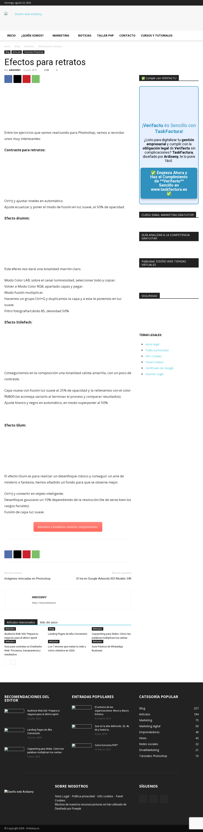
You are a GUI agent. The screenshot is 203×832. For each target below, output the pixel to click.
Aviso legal (152, 344)
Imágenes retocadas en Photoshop (27, 578)
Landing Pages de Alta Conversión (67, 633)
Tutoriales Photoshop (33, 52)
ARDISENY (14, 69)
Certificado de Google (159, 368)
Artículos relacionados (21, 622)
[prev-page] (6, 662)
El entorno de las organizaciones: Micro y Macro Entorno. (112, 711)
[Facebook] (183, 3)
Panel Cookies (155, 362)
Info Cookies (154, 356)
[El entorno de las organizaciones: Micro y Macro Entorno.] (82, 712)
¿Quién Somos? (32, 35)
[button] (194, 36)
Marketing (61, 35)
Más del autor (49, 622)
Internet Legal (154, 374)
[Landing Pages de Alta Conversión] (14, 735)
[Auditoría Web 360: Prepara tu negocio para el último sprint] (14, 716)
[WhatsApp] (36, 79)
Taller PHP (105, 35)
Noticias (84, 35)
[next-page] (13, 662)
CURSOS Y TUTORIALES (156, 35)
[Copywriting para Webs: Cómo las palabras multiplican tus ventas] (14, 754)
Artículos (29, 46)
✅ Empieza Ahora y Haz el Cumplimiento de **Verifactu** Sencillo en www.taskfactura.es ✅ (169, 183)
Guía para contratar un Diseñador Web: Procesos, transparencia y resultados (23, 650)
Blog (17, 46)
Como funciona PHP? (106, 745)
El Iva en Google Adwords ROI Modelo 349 (104, 578)
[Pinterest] (27, 79)
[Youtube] (196, 3)
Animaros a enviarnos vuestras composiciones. (68, 527)
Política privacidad (157, 350)
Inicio (11, 35)
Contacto (127, 35)
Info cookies (105, 796)
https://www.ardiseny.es (44, 603)
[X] (189, 3)
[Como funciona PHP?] (82, 750)
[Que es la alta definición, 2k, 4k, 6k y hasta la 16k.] (82, 731)
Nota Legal (62, 796)
